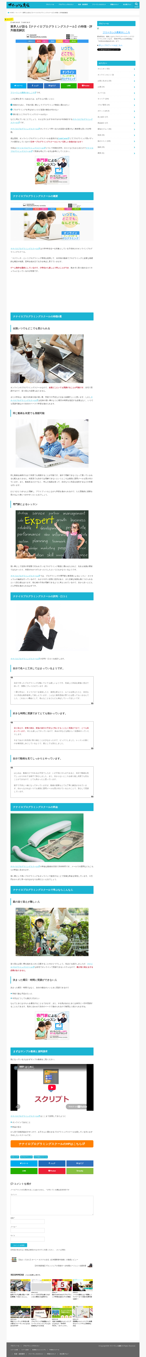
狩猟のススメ (114, 4)
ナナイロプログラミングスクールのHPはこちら (50, 1143)
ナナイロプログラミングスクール (24, 129)
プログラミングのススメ (66, 4)
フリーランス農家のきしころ (22, 93)
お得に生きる (104, 81)
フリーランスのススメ (99, 4)
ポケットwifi (103, 111)
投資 (101, 135)
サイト (12, 1235)
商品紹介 (103, 123)
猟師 (101, 147)
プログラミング (27, 1157)
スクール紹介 (25, 1349)
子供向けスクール (41, 1157)
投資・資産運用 (83, 4)
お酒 (101, 87)
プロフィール (50, 4)
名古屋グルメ (127, 4)
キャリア (15, 1157)
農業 (101, 153)
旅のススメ (104, 141)
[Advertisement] (52, 292)
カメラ (101, 93)
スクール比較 (14, 1349)
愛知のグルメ (104, 129)
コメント (13, 1194)
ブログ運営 (104, 105)
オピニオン (104, 69)
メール (13, 1227)
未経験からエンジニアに (39, 1349)
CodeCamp (62, 138)
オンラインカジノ (106, 75)
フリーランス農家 (115, 1346)
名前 (12, 1218)
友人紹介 (103, 117)
